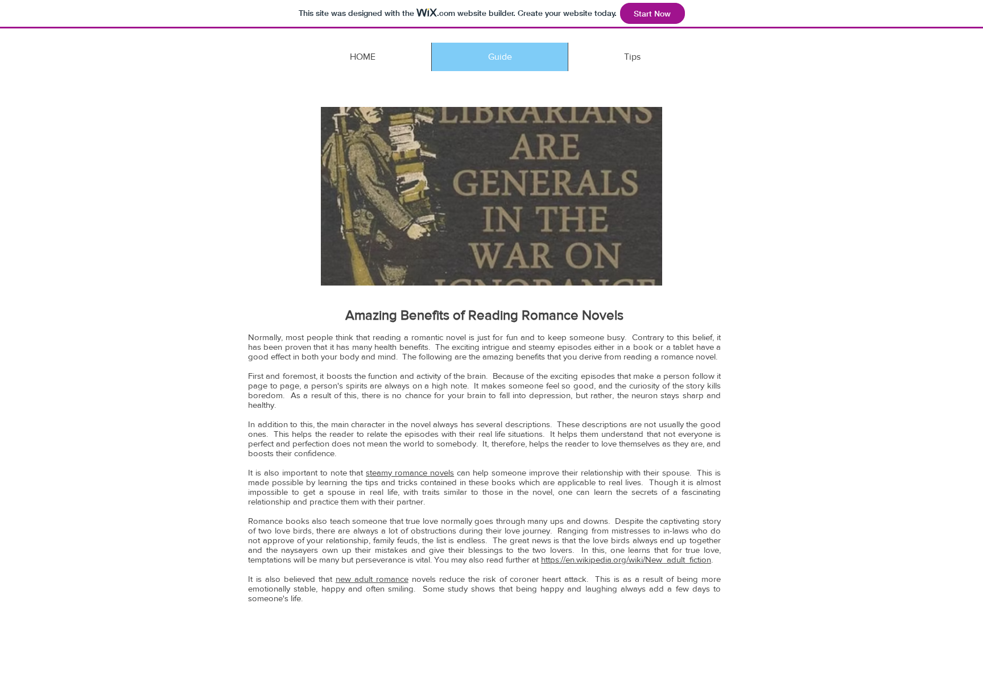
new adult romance (372, 579)
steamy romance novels (410, 472)
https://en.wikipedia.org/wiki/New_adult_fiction (626, 559)
